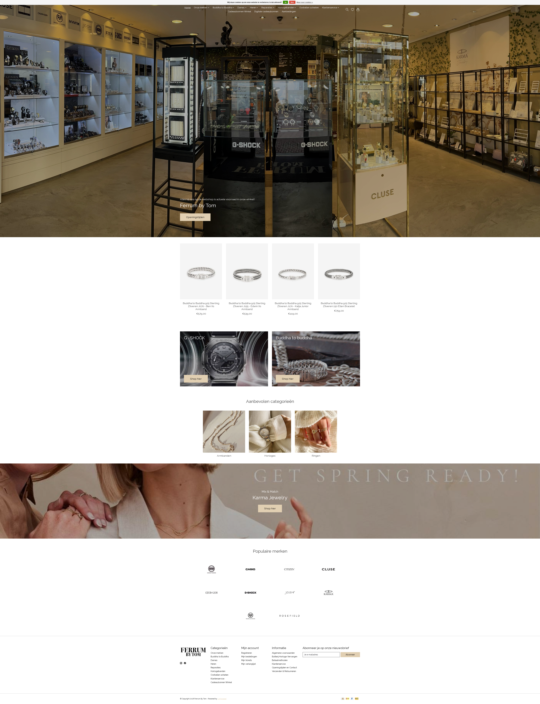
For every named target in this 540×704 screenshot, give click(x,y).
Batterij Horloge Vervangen (284, 656)
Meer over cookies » (305, 2)
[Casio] (250, 569)
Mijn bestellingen (249, 656)
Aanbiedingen (289, 11)
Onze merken (217, 653)
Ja (285, 2)
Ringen (316, 455)
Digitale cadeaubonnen (266, 11)
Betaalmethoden (280, 660)
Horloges (269, 455)
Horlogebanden (218, 671)
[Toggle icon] (347, 9)
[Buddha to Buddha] (211, 569)
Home (187, 7)
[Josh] (289, 593)
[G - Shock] (250, 593)
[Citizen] (289, 569)
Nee (292, 2)
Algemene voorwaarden (283, 653)
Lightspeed (222, 699)
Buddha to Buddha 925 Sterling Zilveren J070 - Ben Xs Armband (201, 306)
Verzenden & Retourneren (284, 671)
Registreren (246, 653)
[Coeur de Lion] (211, 593)
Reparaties (215, 667)
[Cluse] (328, 569)
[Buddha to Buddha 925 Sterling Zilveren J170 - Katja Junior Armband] (293, 271)
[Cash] (343, 699)
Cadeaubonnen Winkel (239, 11)
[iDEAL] (347, 699)
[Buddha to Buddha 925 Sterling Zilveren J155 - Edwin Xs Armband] (247, 271)
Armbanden (224, 455)
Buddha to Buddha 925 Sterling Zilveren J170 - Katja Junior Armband (293, 306)
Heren (213, 664)
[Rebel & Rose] (250, 616)
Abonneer (350, 654)
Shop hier (270, 508)
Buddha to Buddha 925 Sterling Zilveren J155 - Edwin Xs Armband (247, 306)
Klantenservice (217, 678)
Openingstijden (195, 217)
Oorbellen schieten (309, 7)
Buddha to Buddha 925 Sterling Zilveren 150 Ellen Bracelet (339, 305)
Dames (214, 660)
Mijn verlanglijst (248, 664)
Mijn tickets (246, 660)
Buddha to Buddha (220, 656)
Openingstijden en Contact (284, 667)
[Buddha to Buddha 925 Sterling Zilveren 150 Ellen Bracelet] (339, 271)
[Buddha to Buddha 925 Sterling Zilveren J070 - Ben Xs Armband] (201, 271)
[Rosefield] (289, 616)
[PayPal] (352, 699)
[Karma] (328, 593)
